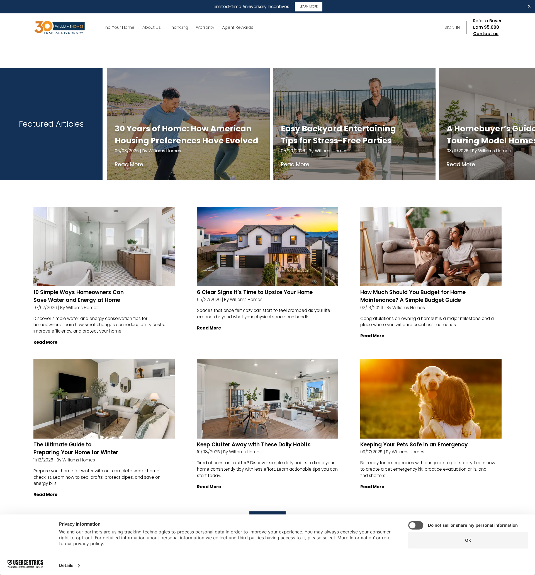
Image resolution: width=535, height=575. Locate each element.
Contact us (485, 34)
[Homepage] (60, 27)
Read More (129, 164)
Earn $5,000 (486, 27)
